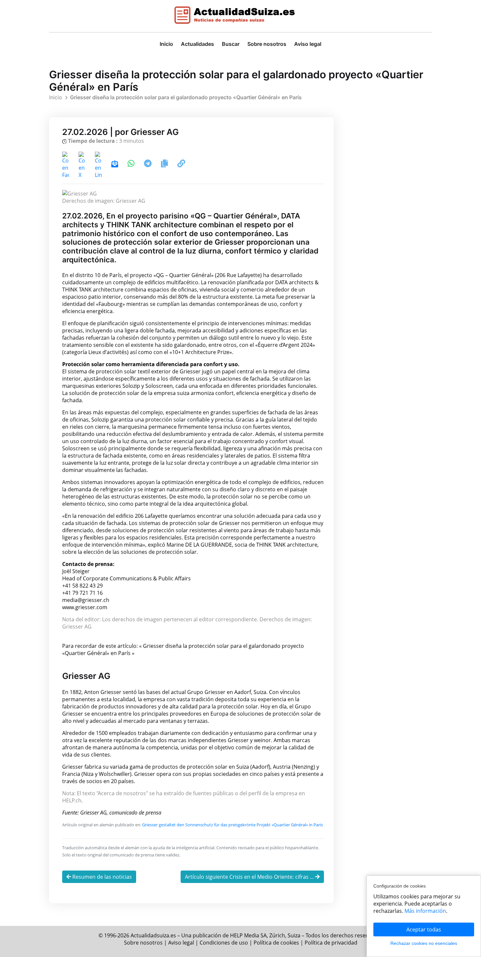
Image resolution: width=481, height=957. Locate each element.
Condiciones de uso (224, 942)
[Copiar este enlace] (181, 164)
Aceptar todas (423, 929)
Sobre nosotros (266, 44)
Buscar (231, 44)
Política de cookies (276, 942)
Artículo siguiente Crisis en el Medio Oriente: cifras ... (250, 876)
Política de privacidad (331, 942)
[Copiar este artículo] (165, 164)
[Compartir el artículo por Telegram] (148, 164)
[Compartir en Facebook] (66, 164)
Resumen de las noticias (101, 876)
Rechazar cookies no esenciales (423, 943)
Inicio (166, 44)
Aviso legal (307, 44)
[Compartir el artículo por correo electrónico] (114, 164)
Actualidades (197, 44)
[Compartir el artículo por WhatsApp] (132, 164)
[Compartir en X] (83, 164)
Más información (425, 910)
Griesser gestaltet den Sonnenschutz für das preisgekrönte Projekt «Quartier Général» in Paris (232, 825)
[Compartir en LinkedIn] (99, 164)
